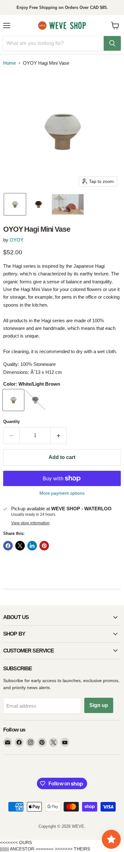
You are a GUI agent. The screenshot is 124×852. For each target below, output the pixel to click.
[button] (15, 204)
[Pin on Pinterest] (44, 545)
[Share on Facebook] (8, 545)
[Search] (112, 43)
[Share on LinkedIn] (32, 545)
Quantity (11, 421)
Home (9, 63)
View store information (30, 523)
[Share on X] (20, 545)
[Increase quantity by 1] (59, 435)
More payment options (62, 493)
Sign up (98, 705)
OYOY (17, 240)
